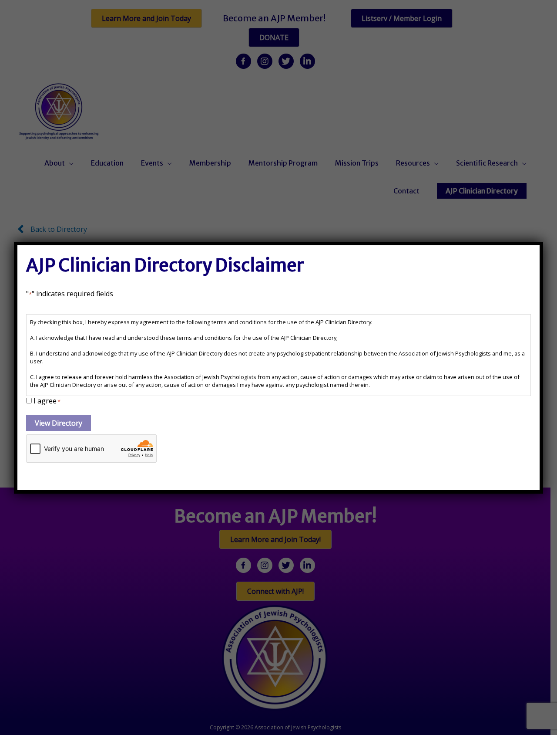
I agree (47, 401)
